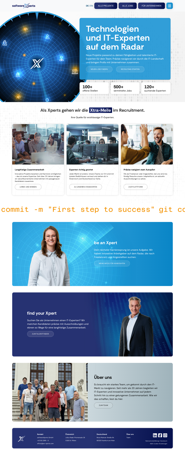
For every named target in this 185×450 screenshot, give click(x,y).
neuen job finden (99, 69)
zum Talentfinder (40, 334)
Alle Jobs (127, 5)
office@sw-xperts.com (45, 443)
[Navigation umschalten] (169, 6)
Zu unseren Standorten (85, 187)
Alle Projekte (106, 5)
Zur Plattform (135, 187)
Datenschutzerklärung (152, 441)
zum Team (103, 405)
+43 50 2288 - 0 (43, 440)
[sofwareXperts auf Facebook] (160, 435)
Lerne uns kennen (28, 187)
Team (128, 437)
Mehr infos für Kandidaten (112, 263)
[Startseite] (23, 6)
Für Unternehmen (151, 5)
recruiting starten (130, 69)
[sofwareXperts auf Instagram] (165, 435)
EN (91, 5)
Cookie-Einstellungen (160, 444)
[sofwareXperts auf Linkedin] (155, 435)
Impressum (163, 441)
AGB (151, 444)
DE (87, 5)
